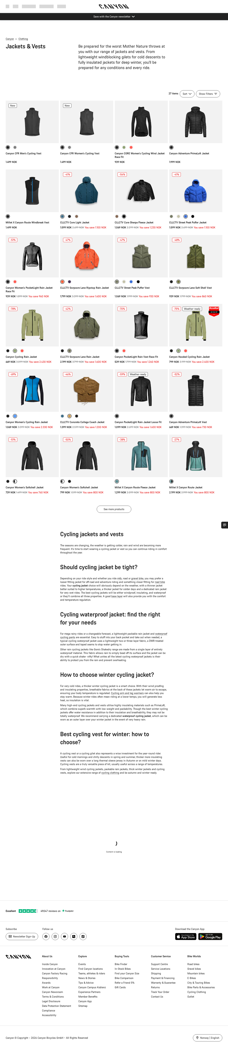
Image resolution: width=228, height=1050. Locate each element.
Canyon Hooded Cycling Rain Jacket (189, 356)
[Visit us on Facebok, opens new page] (46, 936)
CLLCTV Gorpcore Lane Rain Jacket (79, 356)
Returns (155, 987)
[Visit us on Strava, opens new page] (73, 936)
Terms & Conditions (53, 996)
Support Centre (159, 964)
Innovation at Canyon (53, 968)
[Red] (131, 147)
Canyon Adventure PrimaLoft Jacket (189, 153)
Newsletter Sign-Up (23, 936)
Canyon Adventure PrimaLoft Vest (188, 422)
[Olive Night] (171, 216)
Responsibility (50, 978)
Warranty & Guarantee (163, 982)
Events (82, 964)
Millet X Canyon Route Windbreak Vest (27, 222)
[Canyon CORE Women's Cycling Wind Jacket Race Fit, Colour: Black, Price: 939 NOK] (141, 122)
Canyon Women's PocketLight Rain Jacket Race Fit (29, 289)
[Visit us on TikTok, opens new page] (83, 936)
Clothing (23, 39)
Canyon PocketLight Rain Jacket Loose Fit (138, 422)
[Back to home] (114, 6)
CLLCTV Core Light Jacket (74, 222)
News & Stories (86, 978)
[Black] (171, 282)
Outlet (190, 996)
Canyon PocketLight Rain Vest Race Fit (136, 356)
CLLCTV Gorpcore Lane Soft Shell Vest (190, 287)
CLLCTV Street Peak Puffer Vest (132, 287)
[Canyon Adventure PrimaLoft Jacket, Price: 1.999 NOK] (195, 122)
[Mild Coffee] (76, 216)
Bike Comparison (124, 978)
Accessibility (49, 1015)
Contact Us (157, 996)
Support (61, 6)
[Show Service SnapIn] (224, 525)
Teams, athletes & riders (91, 973)
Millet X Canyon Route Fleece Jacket (135, 487)
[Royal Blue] (131, 282)
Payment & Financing (163, 978)
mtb (119, 578)
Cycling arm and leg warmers (127, 693)
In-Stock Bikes (123, 968)
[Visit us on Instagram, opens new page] (55, 936)
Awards (46, 982)
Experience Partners (89, 992)
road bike (160, 582)
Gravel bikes (194, 968)
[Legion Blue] (62, 416)
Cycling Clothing (196, 992)
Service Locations (160, 968)
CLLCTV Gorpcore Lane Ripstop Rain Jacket (84, 287)
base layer (117, 596)
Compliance (48, 1010)
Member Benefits (87, 996)
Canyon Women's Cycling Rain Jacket (27, 422)
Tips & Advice (86, 982)
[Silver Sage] (178, 216)
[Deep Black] (69, 216)
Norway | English (209, 1037)
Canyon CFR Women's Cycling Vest (79, 153)
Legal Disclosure (51, 1001)
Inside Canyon (50, 964)
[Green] (124, 147)
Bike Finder (121, 964)
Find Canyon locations (90, 968)
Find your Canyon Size (127, 973)
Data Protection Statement (56, 1006)
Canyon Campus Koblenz (92, 987)
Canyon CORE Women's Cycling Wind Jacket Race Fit (140, 155)
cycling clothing (110, 772)
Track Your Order (160, 992)
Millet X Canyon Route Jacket (185, 487)
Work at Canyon (50, 987)
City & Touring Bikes (198, 982)
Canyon (10, 39)
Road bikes (193, 964)
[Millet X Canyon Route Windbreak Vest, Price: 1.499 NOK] (32, 190)
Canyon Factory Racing (54, 973)
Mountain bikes (196, 973)
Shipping (156, 973)
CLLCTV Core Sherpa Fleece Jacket (134, 222)
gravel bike (137, 578)
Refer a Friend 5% (124, 982)
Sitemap (82, 1006)
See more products (114, 509)
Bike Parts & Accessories (201, 987)
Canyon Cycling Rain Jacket (21, 356)
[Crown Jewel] (69, 282)
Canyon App (85, 1001)
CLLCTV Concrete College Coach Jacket (82, 422)
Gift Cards (120, 987)
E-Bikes (191, 978)
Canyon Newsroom (52, 992)
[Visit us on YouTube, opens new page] (64, 936)
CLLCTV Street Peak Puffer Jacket (187, 222)
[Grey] (15, 147)
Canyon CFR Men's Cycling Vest (23, 153)
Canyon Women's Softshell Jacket (24, 487)
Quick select (32, 136)
